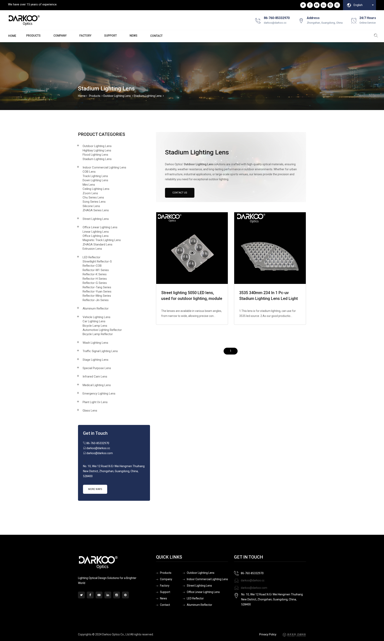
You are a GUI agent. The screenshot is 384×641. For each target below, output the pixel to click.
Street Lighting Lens (96, 219)
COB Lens (89, 171)
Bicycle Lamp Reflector (98, 334)
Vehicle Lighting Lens (96, 317)
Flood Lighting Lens (95, 154)
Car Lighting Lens (94, 321)
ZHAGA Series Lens (96, 210)
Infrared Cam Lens (95, 376)
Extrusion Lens (92, 248)
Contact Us (179, 192)
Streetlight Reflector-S (97, 261)
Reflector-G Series (95, 283)
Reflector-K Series (95, 274)
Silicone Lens (91, 206)
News (133, 35)
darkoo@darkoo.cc (252, 580)
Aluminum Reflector (96, 308)
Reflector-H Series (95, 278)
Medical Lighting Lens (97, 385)
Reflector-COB (92, 265)
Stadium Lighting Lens (148, 95)
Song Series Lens (94, 201)
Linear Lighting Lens (96, 231)
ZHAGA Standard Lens (97, 244)
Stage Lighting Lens (95, 360)
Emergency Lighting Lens (99, 393)
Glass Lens (90, 410)
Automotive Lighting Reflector (102, 330)
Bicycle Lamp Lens (95, 326)
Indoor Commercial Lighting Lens (104, 167)
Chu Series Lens (93, 197)
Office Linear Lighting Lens (100, 227)
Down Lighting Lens (95, 180)
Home (12, 35)
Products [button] (33, 35)
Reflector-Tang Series (97, 287)
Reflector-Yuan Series (97, 291)
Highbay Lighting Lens (97, 150)
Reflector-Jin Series (96, 300)
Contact (156, 35)
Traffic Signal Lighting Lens (100, 351)
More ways (95, 489)
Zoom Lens (90, 193)
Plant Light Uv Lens (95, 402)
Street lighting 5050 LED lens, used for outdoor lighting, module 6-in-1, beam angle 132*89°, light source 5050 (191, 295)
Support (110, 35)
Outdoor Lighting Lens (117, 95)
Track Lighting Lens (95, 176)
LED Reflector (91, 257)
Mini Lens (89, 184)
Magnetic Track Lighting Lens (102, 240)
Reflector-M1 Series (96, 270)
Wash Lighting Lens (95, 343)
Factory (85, 35)
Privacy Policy (267, 634)
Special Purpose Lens (97, 368)
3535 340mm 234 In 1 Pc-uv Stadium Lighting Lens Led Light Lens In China (268, 295)
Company (60, 35)
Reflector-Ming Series (97, 295)
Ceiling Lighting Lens (96, 189)
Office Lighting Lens (96, 236)
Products (94, 95)
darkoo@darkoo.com (253, 587)
